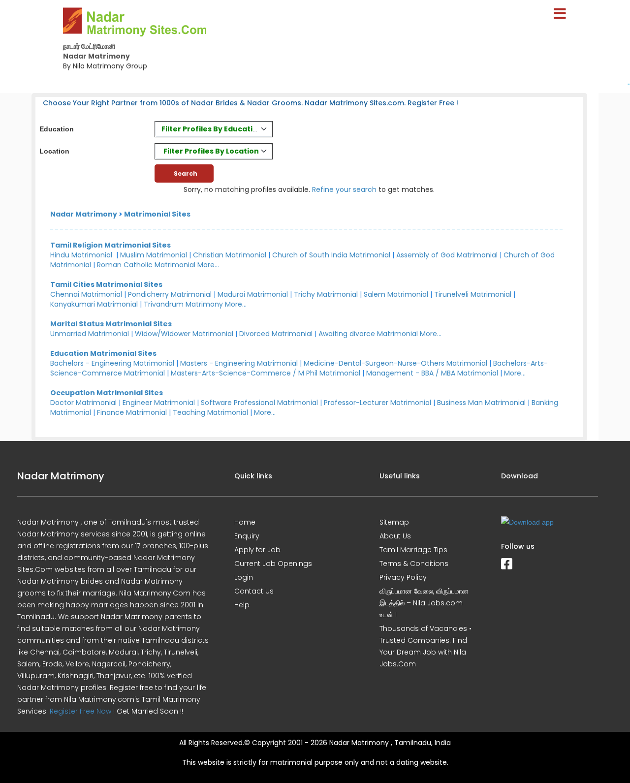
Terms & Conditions (413, 563)
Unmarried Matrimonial (89, 334)
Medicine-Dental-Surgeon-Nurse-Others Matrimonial (395, 363)
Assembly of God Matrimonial (447, 255)
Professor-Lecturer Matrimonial (377, 402)
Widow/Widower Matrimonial (184, 334)
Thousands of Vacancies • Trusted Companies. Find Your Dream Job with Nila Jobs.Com (425, 646)
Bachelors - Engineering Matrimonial (112, 363)
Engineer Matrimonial (159, 402)
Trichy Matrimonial (326, 294)
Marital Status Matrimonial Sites (111, 324)
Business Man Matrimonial (481, 402)
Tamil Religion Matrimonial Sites (110, 245)
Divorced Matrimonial (276, 334)
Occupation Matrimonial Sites (106, 393)
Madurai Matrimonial (253, 294)
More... (208, 265)
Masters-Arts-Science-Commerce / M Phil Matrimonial (265, 373)
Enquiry (246, 536)
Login (243, 577)
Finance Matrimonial (132, 412)
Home (244, 522)
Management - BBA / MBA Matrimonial (432, 373)
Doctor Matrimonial (83, 402)
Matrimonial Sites (157, 214)
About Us (395, 536)
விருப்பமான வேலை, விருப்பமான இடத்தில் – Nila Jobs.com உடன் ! (424, 603)
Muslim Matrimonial (153, 255)
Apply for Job (257, 550)
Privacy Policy (403, 577)
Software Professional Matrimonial (259, 402)
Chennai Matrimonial (86, 294)
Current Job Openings (273, 563)
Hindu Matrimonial (81, 255)
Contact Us (254, 591)
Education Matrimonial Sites (103, 353)
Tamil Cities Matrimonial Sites (106, 284)
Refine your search (344, 189)
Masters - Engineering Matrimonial (239, 363)
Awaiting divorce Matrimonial (368, 334)
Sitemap (394, 522)
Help (242, 605)
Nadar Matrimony (83, 214)
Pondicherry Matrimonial (170, 294)
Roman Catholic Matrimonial (146, 265)
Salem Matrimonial (396, 294)
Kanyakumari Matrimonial (94, 304)
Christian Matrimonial (229, 255)
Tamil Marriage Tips (413, 550)
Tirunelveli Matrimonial (472, 294)
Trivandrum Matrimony (183, 304)
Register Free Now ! (82, 711)
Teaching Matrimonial (210, 412)
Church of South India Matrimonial (331, 255)
